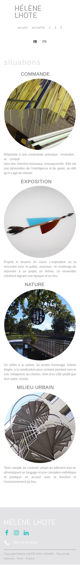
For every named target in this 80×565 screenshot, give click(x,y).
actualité (38, 27)
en (44, 41)
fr (35, 41)
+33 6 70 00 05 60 (24, 542)
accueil (23, 27)
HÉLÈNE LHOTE (28, 12)
